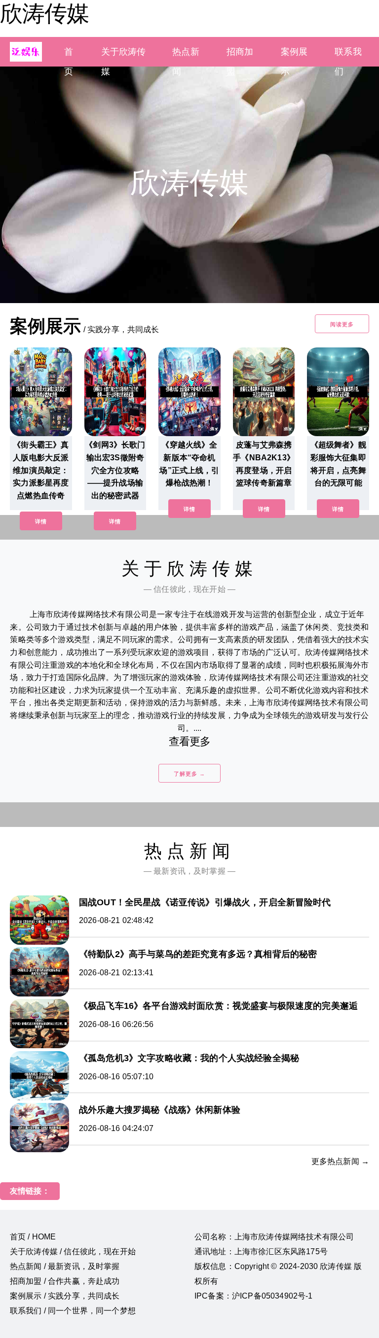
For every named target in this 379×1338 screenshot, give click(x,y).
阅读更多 (342, 324)
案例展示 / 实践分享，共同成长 (65, 1296)
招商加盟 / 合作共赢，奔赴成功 (65, 1281)
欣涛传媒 (44, 13)
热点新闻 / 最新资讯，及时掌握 (65, 1266)
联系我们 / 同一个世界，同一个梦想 (73, 1310)
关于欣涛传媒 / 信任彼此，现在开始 (73, 1251)
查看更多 (190, 741)
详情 (41, 521)
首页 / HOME (33, 1237)
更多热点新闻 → (340, 1161)
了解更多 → (189, 774)
